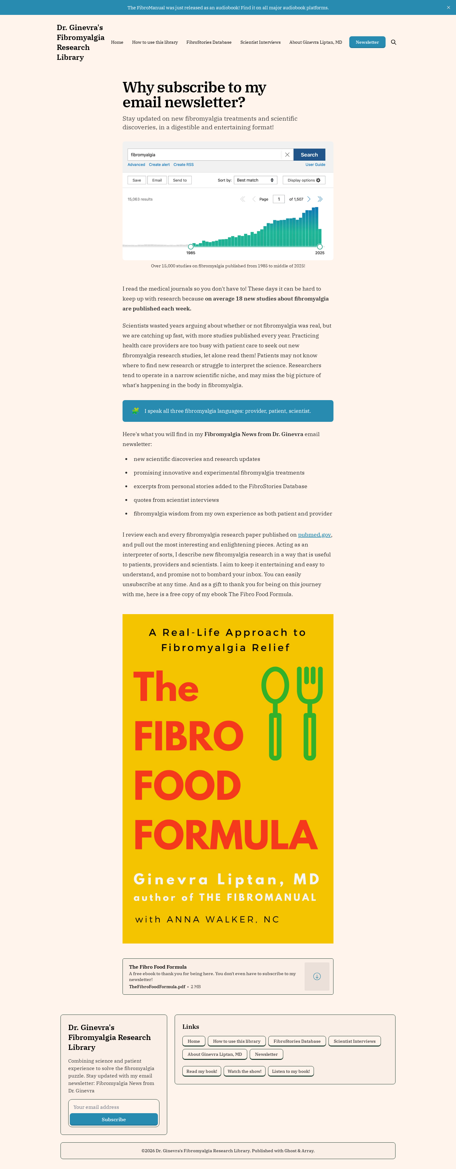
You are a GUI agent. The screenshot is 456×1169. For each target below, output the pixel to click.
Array (308, 1150)
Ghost (290, 1150)
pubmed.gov (314, 534)
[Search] (393, 42)
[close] (449, 7)
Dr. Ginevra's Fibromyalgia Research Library (203, 1150)
